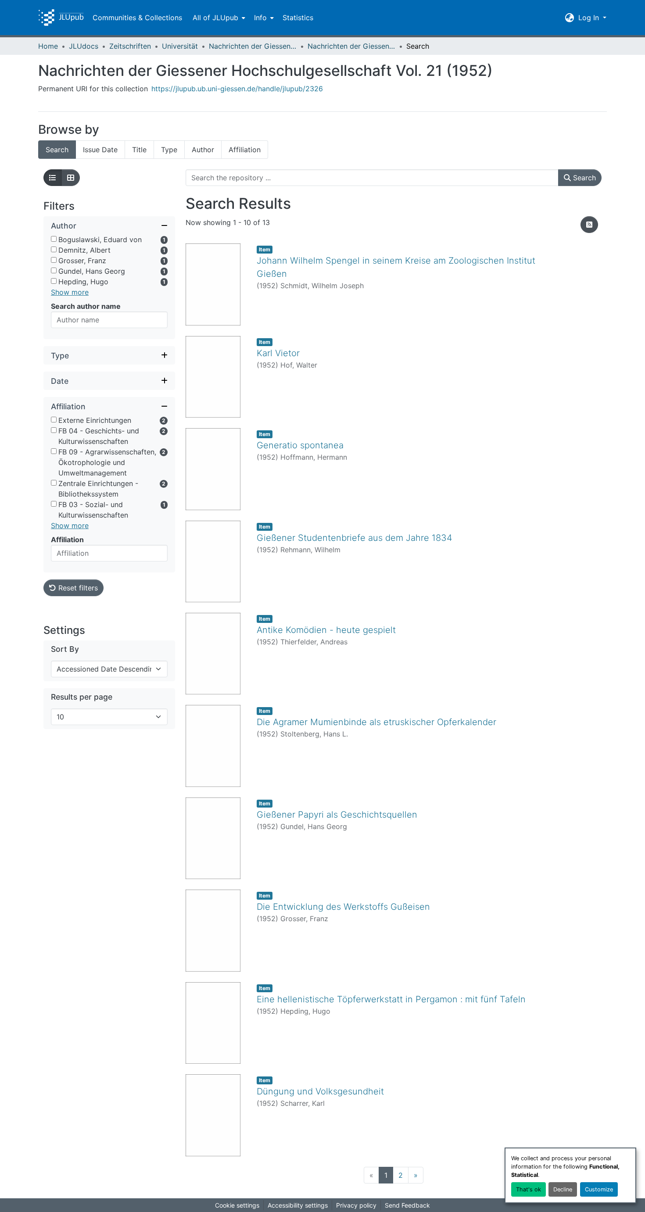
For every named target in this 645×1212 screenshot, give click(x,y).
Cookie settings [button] (237, 1205)
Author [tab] (203, 149)
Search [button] (583, 177)
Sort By (65, 649)
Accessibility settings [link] (298, 1205)
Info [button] (260, 17)
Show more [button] (70, 292)
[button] (61, 17)
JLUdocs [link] (83, 46)
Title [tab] (139, 149)
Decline (562, 1189)
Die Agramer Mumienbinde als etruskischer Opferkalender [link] (376, 722)
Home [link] (48, 46)
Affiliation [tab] (245, 149)
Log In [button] (589, 17)
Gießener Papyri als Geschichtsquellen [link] (337, 814)
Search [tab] (57, 149)
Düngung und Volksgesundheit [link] (320, 1091)
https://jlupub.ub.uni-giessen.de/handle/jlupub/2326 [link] (237, 88)
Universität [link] (180, 46)
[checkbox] (54, 239)
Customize (599, 1189)
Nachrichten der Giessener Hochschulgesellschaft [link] (253, 46)
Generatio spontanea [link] (300, 445)
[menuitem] (218, 17)
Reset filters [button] (77, 587)
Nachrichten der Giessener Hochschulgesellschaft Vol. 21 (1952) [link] (351, 46)
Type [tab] (169, 149)
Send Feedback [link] (407, 1205)
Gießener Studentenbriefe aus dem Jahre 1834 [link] (354, 538)
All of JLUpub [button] (215, 17)
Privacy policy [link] (356, 1205)
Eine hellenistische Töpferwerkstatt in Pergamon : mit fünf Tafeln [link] (391, 999)
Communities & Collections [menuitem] (137, 17)
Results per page (81, 696)
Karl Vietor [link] (278, 353)
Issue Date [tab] (100, 149)
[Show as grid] (70, 177)
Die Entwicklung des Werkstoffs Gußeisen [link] (343, 906)
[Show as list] (52, 177)
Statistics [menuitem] (298, 17)
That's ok (528, 1189)
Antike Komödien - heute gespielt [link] (326, 630)
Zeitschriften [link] (130, 46)
